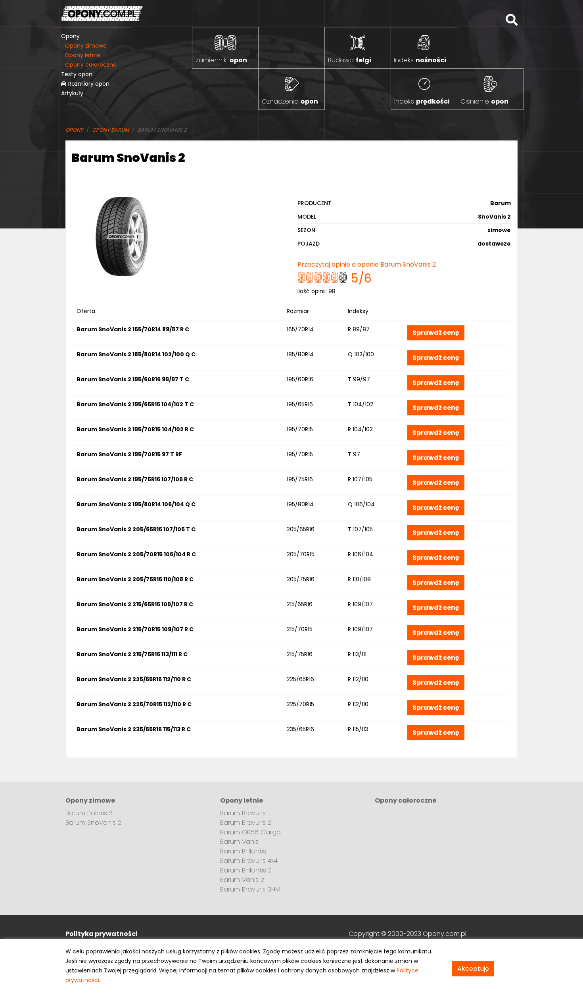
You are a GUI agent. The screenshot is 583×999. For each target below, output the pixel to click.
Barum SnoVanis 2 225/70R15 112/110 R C (134, 704)
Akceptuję (473, 968)
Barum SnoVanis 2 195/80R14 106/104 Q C (136, 504)
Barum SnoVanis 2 (93, 822)
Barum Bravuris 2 (245, 822)
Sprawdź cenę (435, 332)
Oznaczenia (290, 101)
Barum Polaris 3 (89, 813)
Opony (70, 36)
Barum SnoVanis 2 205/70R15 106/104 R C (136, 554)
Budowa (349, 60)
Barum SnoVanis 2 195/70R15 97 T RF (129, 454)
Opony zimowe (86, 46)
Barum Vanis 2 (242, 879)
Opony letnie (82, 55)
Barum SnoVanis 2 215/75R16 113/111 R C (132, 654)
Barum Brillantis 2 (246, 870)
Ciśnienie (484, 101)
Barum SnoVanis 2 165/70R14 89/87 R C (133, 329)
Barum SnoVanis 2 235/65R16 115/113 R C (134, 729)
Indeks (420, 60)
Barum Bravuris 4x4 (249, 860)
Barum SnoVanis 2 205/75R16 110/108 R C (135, 579)
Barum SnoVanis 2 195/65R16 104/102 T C (135, 404)
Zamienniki (221, 60)
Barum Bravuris (243, 813)
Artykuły (72, 93)
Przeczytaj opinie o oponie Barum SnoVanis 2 (366, 264)
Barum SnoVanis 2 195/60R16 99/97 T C (133, 379)
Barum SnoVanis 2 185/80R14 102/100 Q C (136, 354)
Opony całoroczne (91, 65)
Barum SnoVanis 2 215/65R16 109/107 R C (135, 604)
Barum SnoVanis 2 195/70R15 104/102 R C (135, 429)
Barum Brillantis (243, 851)
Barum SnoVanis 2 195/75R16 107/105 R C (135, 479)
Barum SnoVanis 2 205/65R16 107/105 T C (136, 529)
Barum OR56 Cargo (250, 832)
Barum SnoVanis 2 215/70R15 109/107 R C (135, 629)
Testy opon (76, 74)
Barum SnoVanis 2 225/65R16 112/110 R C (134, 679)
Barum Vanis (239, 841)
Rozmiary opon (88, 84)
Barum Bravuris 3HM (250, 889)
